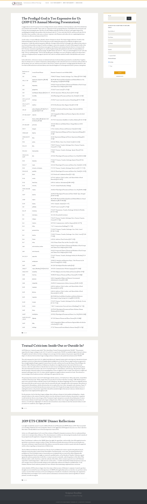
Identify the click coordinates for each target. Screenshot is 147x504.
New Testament (68, 3)
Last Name (110, 43)
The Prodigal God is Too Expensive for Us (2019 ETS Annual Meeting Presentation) (51, 20)
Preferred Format (112, 58)
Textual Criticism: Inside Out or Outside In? (53, 346)
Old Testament (55, 3)
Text (111, 66)
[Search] (129, 18)
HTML (111, 62)
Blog (47, 3)
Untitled (110, 49)
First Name (110, 37)
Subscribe (79, 3)
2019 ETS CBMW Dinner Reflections (48, 421)
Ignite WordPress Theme (65, 502)
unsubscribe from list (119, 76)
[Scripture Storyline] (17, 4)
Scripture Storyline (73, 493)
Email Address (111, 31)
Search (109, 15)
